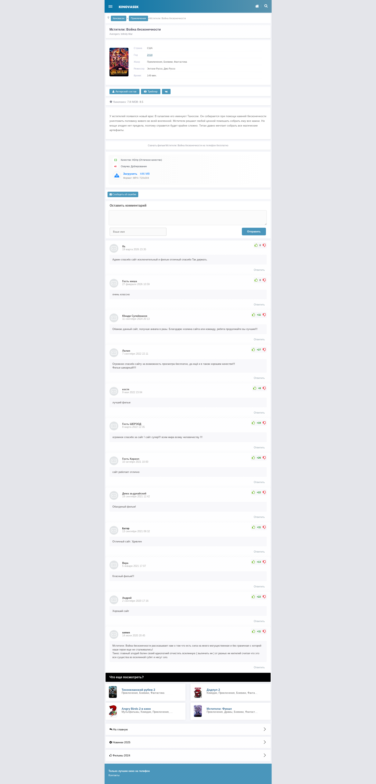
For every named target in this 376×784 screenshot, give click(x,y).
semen (126, 632)
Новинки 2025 (121, 742)
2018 (150, 55)
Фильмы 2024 (121, 755)
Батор (125, 528)
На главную (120, 729)
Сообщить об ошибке (124, 194)
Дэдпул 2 (213, 689)
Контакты (113, 775)
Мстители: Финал (219, 708)
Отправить (254, 231)
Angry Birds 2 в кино (136, 708)
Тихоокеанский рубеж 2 (138, 689)
